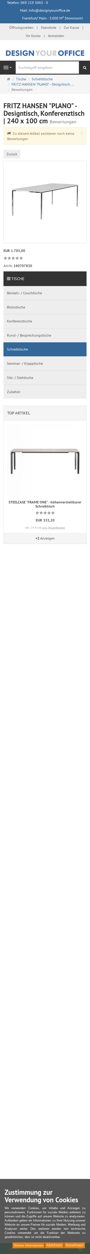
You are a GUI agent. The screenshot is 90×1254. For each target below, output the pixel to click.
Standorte (48, 27)
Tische (17, 278)
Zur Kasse (71, 27)
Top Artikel (18, 413)
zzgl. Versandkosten (53, 527)
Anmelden (56, 35)
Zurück (11, 154)
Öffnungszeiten (21, 27)
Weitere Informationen (28, 1245)
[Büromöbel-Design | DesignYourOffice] (45, 52)
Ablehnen (54, 1245)
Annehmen (75, 1245)
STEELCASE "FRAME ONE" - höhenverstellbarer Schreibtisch (45, 504)
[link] (13, 258)
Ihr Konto (33, 35)
